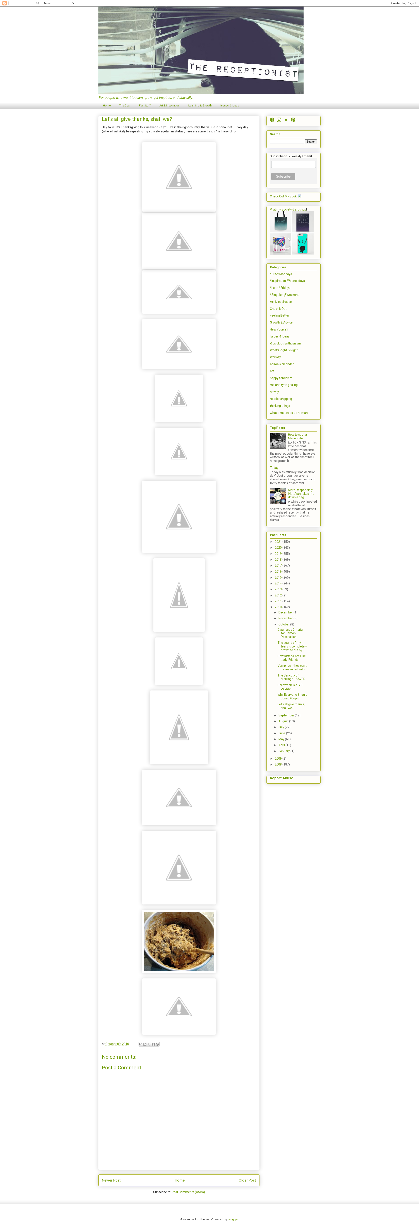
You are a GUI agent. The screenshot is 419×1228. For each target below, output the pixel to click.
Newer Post (111, 1180)
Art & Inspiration (169, 105)
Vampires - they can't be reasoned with (292, 667)
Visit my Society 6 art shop (288, 209)
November (286, 618)
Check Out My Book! (283, 196)
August (283, 721)
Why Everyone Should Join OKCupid (292, 696)
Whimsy (275, 357)
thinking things (280, 406)
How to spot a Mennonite (297, 436)
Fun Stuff (145, 105)
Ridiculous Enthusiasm (285, 343)
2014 (278, 583)
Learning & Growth (200, 105)
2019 (278, 553)
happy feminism (281, 378)
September (286, 715)
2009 (278, 758)
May (281, 739)
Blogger (233, 1219)
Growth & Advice (281, 322)
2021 (278, 541)
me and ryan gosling (284, 385)
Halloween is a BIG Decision (290, 686)
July (281, 727)
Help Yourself (279, 329)
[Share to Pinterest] (157, 1044)
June (282, 733)
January (284, 751)
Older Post (247, 1180)
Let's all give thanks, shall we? (291, 706)
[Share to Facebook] (153, 1044)
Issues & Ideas (229, 105)
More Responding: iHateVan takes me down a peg (301, 493)
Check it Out (278, 308)
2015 (278, 577)
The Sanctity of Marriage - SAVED (291, 677)
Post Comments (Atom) (188, 1192)
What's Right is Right (284, 350)
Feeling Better (279, 315)
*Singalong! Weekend (284, 294)
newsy (274, 392)
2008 (278, 764)
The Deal (124, 105)
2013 (278, 589)
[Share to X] (149, 1044)
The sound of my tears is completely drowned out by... (292, 646)
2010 (278, 607)
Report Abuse (281, 778)
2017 (278, 565)
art (272, 371)
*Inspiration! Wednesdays (287, 281)
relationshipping (281, 399)
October (284, 624)
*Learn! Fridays (280, 287)
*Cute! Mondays (281, 274)
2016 (278, 571)
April (281, 745)
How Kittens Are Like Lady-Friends (292, 657)
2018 (278, 559)
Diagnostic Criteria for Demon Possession (290, 633)
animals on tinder (282, 364)
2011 (278, 601)
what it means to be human (289, 412)
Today (274, 467)
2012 (278, 595)
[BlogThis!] (145, 1044)
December (286, 612)
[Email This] (141, 1044)
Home (107, 105)
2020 (278, 547)
